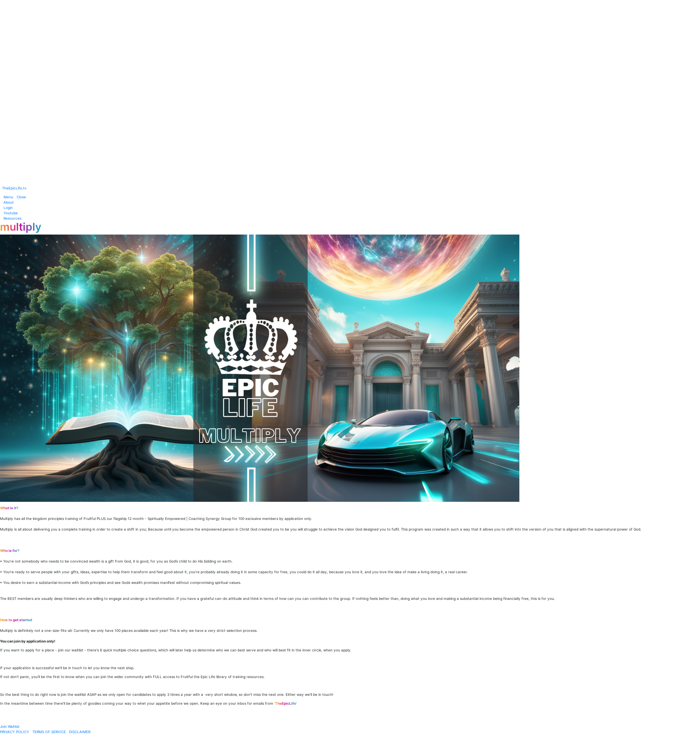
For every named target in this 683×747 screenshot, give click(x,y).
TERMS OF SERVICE (49, 732)
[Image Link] (341, 91)
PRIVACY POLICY (14, 732)
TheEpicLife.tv (14, 188)
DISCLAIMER (79, 732)
